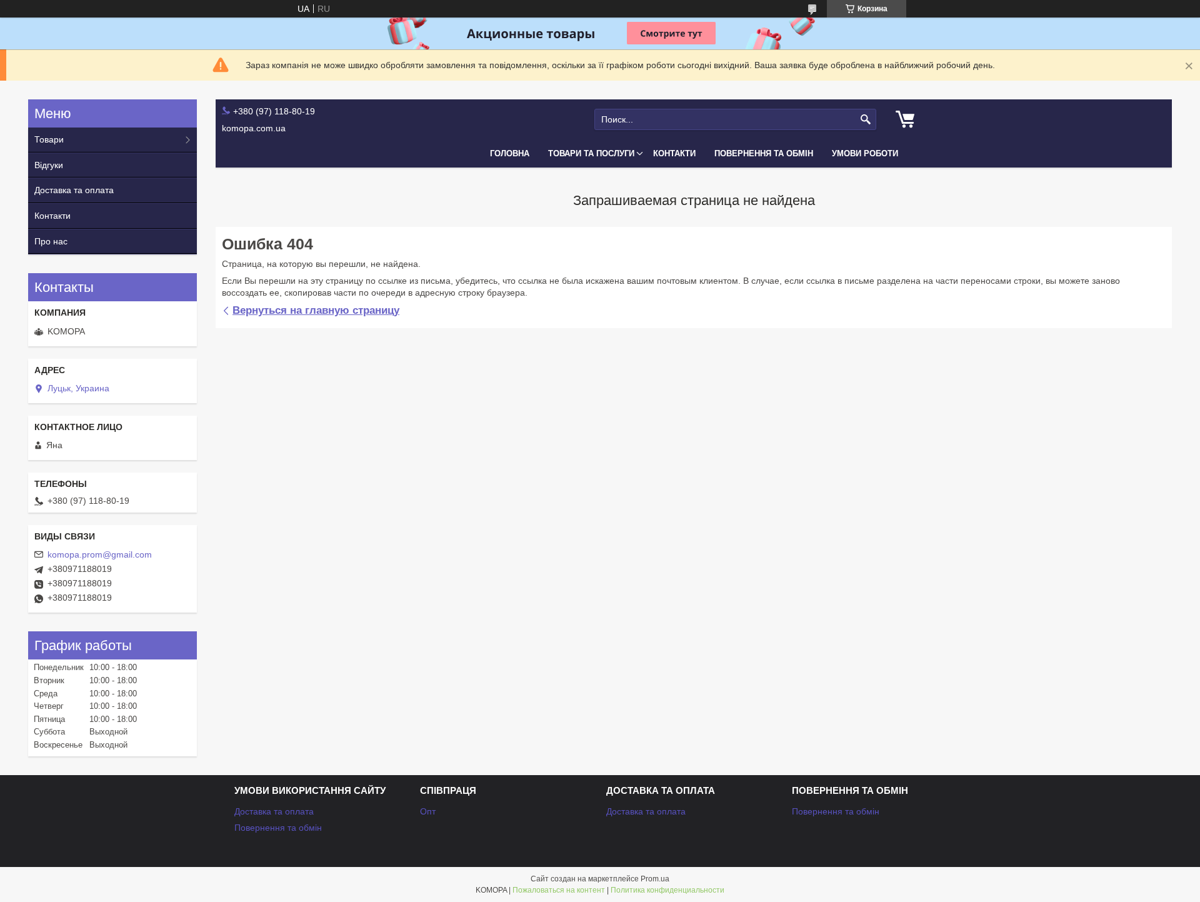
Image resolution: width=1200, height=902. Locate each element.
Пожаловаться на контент (558, 890)
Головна (509, 153)
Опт (428, 811)
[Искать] (865, 119)
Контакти (674, 153)
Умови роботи (865, 153)
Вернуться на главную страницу (315, 310)
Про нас (51, 241)
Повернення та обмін (763, 153)
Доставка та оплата (74, 190)
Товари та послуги (591, 153)
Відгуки (48, 165)
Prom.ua (655, 878)
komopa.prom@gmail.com (100, 554)
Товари (49, 139)
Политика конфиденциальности (667, 890)
